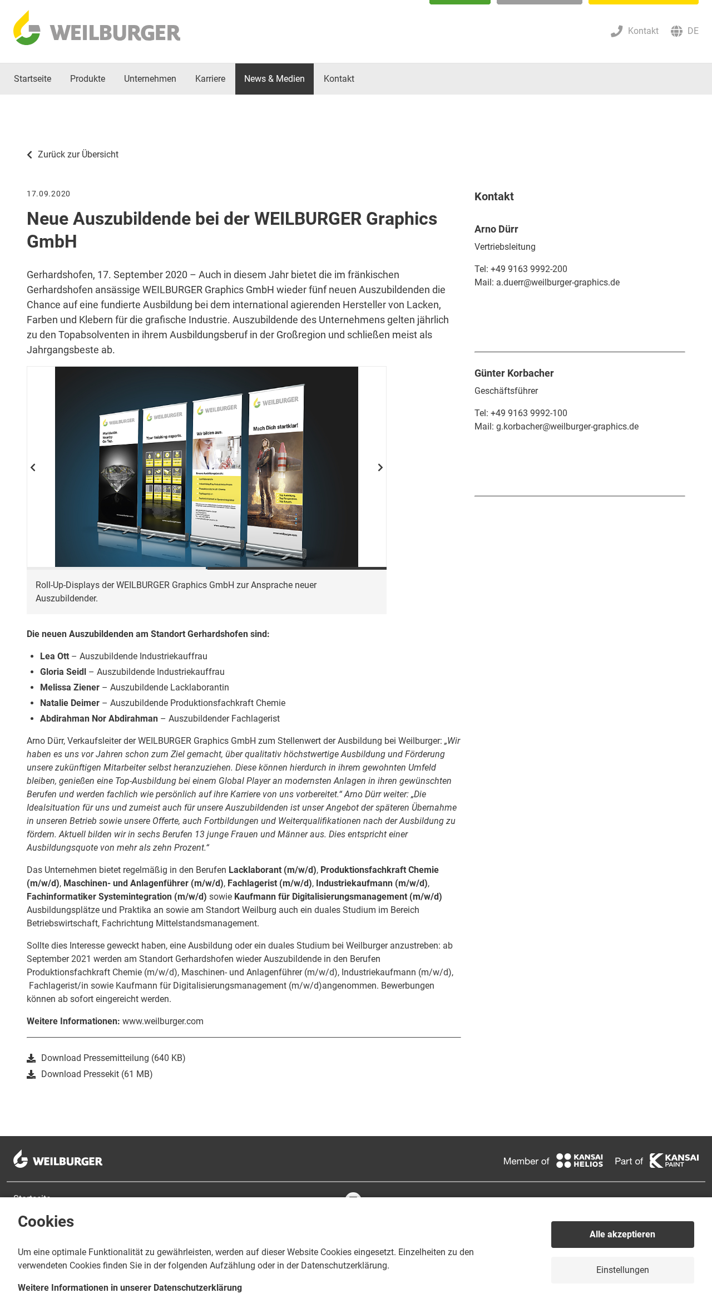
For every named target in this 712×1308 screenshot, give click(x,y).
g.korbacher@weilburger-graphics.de (567, 426)
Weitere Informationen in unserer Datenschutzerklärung (130, 1287)
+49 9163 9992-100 (529, 413)
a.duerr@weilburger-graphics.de (558, 282)
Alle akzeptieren (622, 1234)
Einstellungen (622, 1270)
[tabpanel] (207, 468)
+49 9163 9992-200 (529, 269)
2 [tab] (297, 568)
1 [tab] (116, 568)
